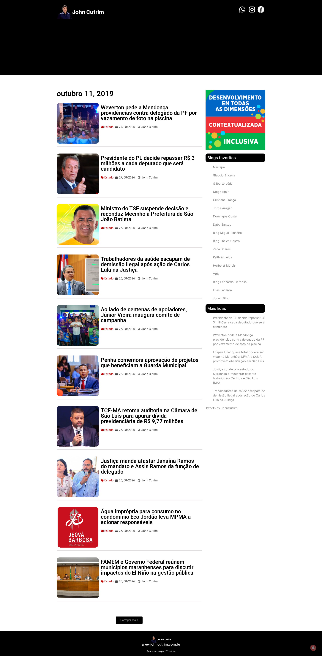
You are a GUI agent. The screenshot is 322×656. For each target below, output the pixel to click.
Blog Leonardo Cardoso (230, 282)
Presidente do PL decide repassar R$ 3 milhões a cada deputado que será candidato (148, 163)
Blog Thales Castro (226, 241)
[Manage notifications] (313, 648)
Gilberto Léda (223, 183)
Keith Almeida (222, 257)
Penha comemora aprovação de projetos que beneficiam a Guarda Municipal (149, 363)
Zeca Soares (222, 249)
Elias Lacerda (222, 290)
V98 (216, 274)
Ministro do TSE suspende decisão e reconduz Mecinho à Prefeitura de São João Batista (147, 213)
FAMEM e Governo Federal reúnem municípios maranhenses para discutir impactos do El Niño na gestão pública (147, 567)
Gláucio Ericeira (224, 175)
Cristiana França (224, 200)
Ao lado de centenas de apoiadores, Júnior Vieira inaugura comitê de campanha (144, 314)
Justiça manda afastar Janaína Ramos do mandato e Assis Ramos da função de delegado (150, 466)
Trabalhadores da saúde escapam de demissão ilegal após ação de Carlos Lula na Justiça (145, 264)
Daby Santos (222, 224)
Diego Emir (221, 192)
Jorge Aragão (222, 208)
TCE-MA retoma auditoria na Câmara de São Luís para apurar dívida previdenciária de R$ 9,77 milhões (149, 415)
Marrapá (219, 167)
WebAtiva (170, 651)
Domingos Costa (225, 216)
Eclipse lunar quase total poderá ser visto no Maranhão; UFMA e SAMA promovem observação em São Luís (238, 356)
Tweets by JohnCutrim (221, 408)
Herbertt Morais (224, 265)
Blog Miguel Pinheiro (227, 233)
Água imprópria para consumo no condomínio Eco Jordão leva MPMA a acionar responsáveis (146, 516)
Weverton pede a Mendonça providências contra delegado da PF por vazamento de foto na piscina (149, 112)
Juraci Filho (221, 298)
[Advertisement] (161, 47)
